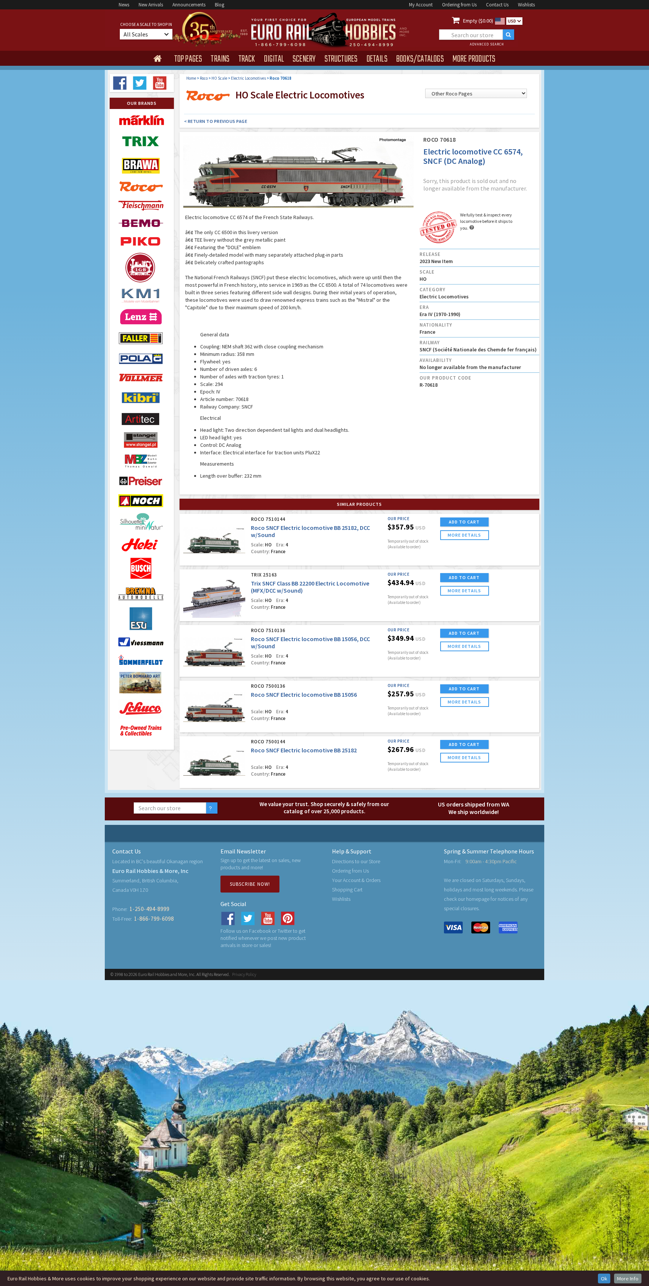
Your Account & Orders (356, 880)
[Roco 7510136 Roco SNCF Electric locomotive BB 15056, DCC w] (214, 651)
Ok (604, 1278)
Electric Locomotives (248, 78)
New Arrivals (151, 5)
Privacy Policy (244, 974)
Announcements (188, 5)
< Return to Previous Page (216, 121)
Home (191, 78)
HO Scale (219, 78)
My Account (421, 5)
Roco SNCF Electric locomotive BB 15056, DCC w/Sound (310, 642)
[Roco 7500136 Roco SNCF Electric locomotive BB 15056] (214, 707)
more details (464, 535)
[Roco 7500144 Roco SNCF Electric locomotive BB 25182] (214, 762)
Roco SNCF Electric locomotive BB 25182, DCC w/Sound (310, 531)
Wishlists (526, 5)
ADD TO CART (464, 522)
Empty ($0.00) (478, 20)
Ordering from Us (459, 5)
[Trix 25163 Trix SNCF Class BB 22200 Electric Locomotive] (214, 595)
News (124, 5)
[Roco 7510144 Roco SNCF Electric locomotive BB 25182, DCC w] (214, 540)
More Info (627, 1278)
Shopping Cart (347, 889)
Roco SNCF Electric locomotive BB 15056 (304, 694)
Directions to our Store (356, 861)
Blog (219, 5)
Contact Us (497, 5)
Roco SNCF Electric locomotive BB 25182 (304, 750)
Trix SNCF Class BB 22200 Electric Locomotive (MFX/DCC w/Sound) (310, 586)
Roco (204, 78)
